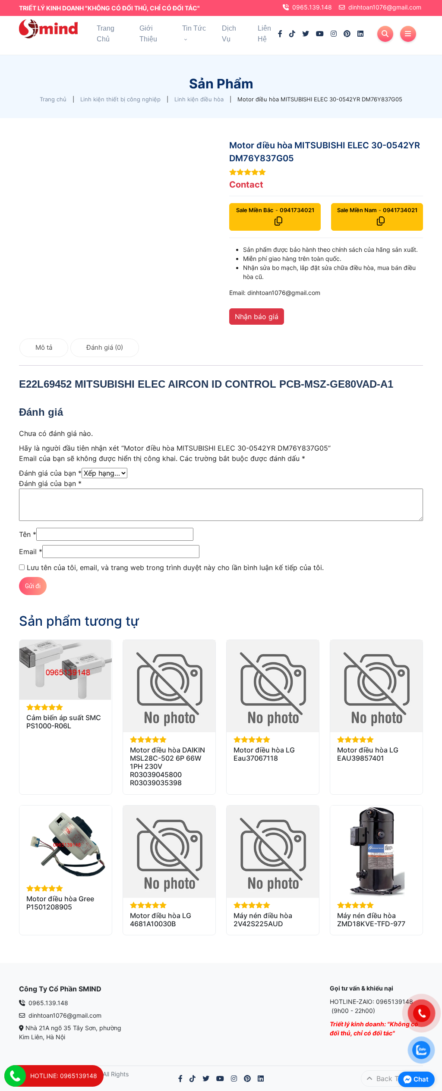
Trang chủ (53, 99)
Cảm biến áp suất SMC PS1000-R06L (63, 721)
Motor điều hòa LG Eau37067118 (264, 754)
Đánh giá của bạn (50, 473)
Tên (27, 534)
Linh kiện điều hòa (199, 99)
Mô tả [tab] (43, 347)
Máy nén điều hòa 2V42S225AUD (263, 919)
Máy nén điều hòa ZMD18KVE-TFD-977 (371, 919)
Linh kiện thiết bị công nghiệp (120, 99)
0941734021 (297, 210)
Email (30, 551)
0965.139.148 (312, 7)
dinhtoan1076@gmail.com (384, 7)
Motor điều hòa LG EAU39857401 (367, 754)
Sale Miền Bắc (255, 210)
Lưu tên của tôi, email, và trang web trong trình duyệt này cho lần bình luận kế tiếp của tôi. (175, 567)
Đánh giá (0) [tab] (104, 347)
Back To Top (395, 1078)
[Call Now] (15, 1076)
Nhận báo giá (256, 316)
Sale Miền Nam (357, 210)
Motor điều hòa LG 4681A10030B (160, 919)
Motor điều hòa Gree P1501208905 (60, 902)
